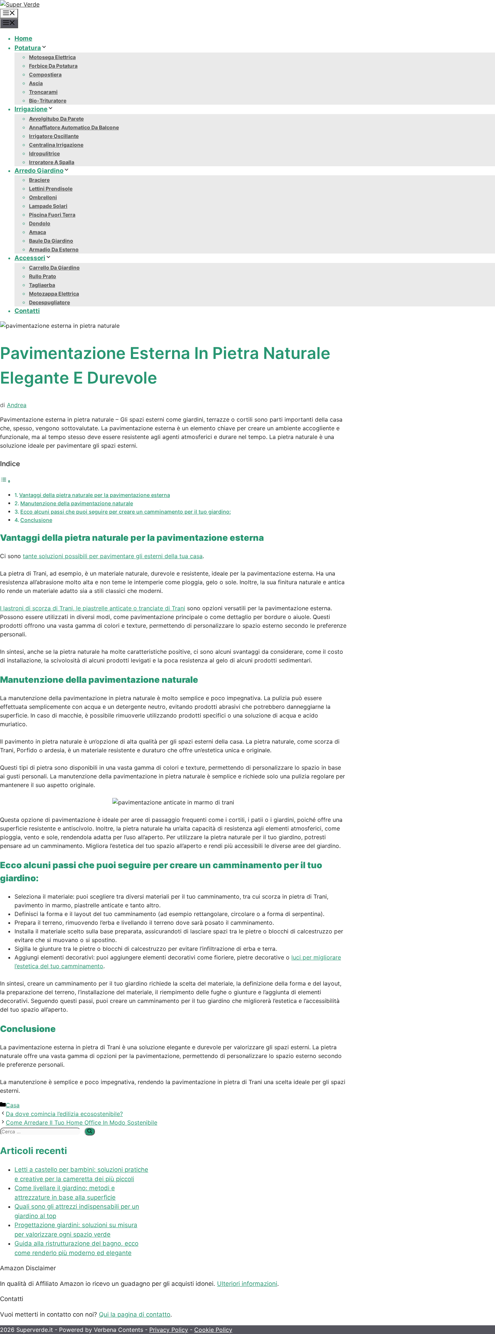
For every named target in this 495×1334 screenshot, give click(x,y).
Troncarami (43, 92)
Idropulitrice (44, 153)
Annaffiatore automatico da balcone (74, 127)
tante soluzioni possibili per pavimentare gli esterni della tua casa (113, 556)
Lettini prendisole (50, 188)
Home (23, 38)
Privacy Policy (168, 1329)
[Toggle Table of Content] (5, 481)
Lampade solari (48, 206)
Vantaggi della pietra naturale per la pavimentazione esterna (94, 495)
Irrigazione (30, 109)
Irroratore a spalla (51, 162)
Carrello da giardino (54, 267)
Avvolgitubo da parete (56, 119)
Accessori (29, 258)
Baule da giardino (51, 241)
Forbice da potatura (53, 66)
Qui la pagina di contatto (134, 1314)
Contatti (27, 310)
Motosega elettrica (52, 57)
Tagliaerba (42, 285)
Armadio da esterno (54, 249)
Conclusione (36, 520)
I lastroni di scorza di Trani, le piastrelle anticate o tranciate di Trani (92, 608)
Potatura (27, 47)
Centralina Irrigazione (56, 145)
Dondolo (39, 223)
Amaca (37, 232)
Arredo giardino (38, 170)
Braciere (39, 180)
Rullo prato (42, 276)
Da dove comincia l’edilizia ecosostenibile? (64, 1113)
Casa (13, 1105)
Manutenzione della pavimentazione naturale (76, 503)
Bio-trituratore (47, 100)
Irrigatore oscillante (54, 136)
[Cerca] (89, 1132)
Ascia (36, 83)
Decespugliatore (49, 302)
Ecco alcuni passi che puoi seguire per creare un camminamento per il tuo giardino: (125, 512)
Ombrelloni (43, 197)
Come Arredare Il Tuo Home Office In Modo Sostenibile (81, 1122)
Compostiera (45, 74)
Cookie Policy (213, 1329)
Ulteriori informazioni (247, 1283)
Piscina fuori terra (52, 215)
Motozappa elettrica (54, 293)
